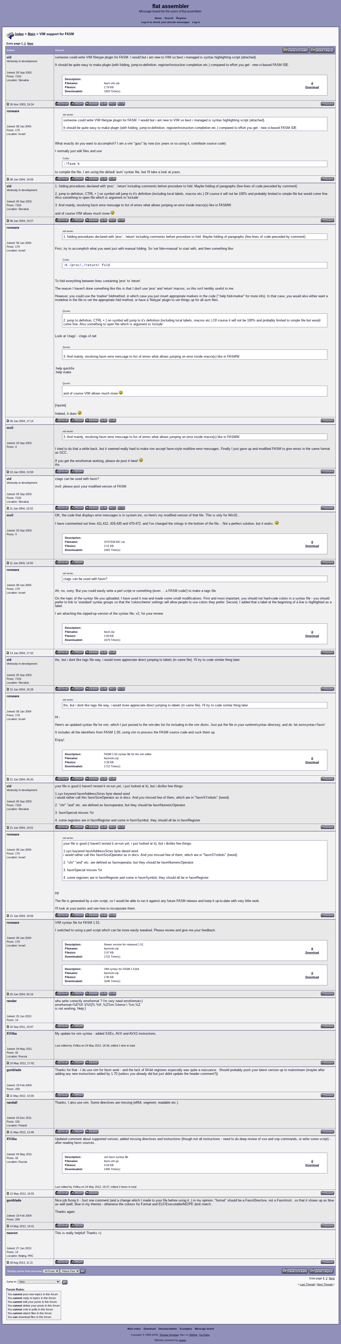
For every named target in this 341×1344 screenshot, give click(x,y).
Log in (196, 22)
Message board (204, 1328)
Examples (186, 1328)
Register (181, 18)
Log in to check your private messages (165, 22)
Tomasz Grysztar (169, 1334)
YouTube (204, 1334)
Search (169, 18)
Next (30, 43)
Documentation (168, 1328)
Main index (134, 1328)
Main (31, 34)
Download (150, 1328)
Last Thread (307, 1284)
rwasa (182, 1340)
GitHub (193, 1334)
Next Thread (325, 1284)
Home (158, 18)
